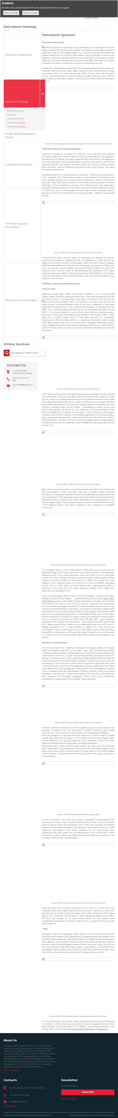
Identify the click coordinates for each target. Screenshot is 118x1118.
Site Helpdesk (76, 1115)
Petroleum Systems (91, 18)
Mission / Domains (11, 1070)
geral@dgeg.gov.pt (18, 1101)
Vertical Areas (13, 18)
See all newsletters (69, 1099)
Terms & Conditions (105, 1115)
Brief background (15, 111)
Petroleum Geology (72, 18)
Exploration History (16, 118)
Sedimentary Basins (16, 122)
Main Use (11, 114)
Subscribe (88, 1092)
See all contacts (10, 1106)
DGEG (50, 1115)
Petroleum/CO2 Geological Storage (47, 18)
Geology (26, 18)
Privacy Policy (90, 1115)
